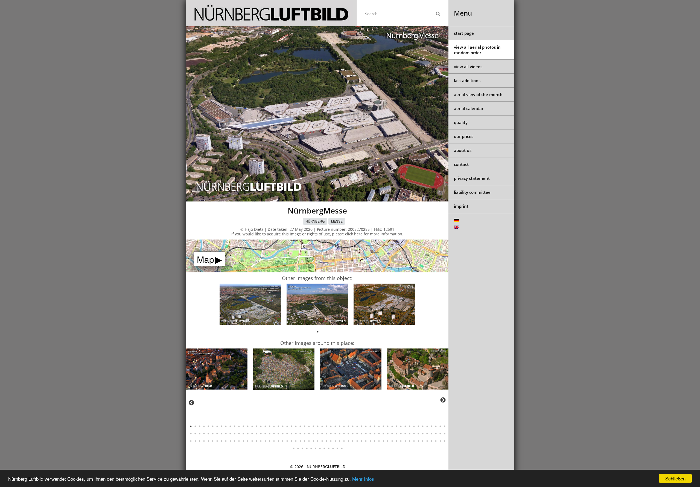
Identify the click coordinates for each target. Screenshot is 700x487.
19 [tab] (269, 426)
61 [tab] (195, 433)
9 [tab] (226, 426)
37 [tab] (348, 426)
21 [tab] (278, 426)
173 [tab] (427, 441)
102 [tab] (374, 433)
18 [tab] (265, 426)
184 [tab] (320, 448)
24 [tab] (291, 426)
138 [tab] (274, 441)
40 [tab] (361, 426)
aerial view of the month (478, 94)
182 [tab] (311, 448)
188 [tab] (337, 448)
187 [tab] (333, 448)
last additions (467, 80)
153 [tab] (339, 441)
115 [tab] (431, 433)
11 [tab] (234, 426)
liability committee (472, 192)
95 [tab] (344, 433)
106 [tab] (392, 433)
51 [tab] (409, 426)
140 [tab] (282, 441)
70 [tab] (234, 433)
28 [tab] (309, 426)
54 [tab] (422, 426)
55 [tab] (427, 426)
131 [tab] (243, 441)
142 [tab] (291, 441)
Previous (191, 402)
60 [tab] (191, 433)
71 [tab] (239, 433)
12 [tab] (239, 426)
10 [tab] (230, 426)
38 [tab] (352, 426)
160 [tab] (370, 441)
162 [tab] (379, 441)
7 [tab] (217, 426)
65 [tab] (212, 433)
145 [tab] (304, 441)
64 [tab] (208, 433)
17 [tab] (261, 426)
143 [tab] (296, 441)
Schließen (675, 478)
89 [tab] (317, 433)
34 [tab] (335, 426)
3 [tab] (199, 426)
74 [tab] (252, 433)
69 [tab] (230, 433)
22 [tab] (282, 426)
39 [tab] (357, 426)
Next (443, 400)
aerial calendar (468, 108)
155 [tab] (348, 441)
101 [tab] (370, 433)
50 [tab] (405, 426)
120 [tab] (195, 441)
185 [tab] (324, 448)
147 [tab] (313, 441)
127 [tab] (226, 441)
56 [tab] (431, 426)
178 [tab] (293, 448)
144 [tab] (300, 441)
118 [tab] (444, 433)
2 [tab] (195, 426)
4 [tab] (204, 426)
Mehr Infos (363, 478)
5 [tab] (208, 426)
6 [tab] (212, 426)
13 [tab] (243, 426)
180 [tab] (302, 448)
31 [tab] (322, 426)
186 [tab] (328, 448)
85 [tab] (300, 433)
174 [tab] (431, 441)
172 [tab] (422, 441)
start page (464, 33)
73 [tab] (247, 433)
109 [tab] (405, 433)
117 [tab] (440, 433)
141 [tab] (287, 441)
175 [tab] (436, 441)
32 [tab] (326, 426)
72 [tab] (243, 433)
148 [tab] (317, 441)
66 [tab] (217, 433)
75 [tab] (256, 433)
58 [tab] (440, 426)
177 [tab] (444, 441)
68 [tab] (226, 433)
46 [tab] (387, 426)
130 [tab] (239, 441)
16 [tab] (256, 426)
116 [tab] (436, 433)
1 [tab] (317, 332)
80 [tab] (278, 433)
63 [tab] (204, 433)
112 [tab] (418, 433)
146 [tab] (309, 441)
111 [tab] (414, 433)
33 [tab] (331, 426)
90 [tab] (322, 433)
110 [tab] (409, 433)
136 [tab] (265, 441)
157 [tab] (357, 441)
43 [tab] (374, 426)
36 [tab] (344, 426)
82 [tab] (287, 433)
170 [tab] (414, 441)
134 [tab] (256, 441)
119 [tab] (191, 441)
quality (461, 122)
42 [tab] (370, 426)
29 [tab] (313, 426)
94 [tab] (339, 433)
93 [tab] (335, 433)
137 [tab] (269, 441)
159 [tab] (366, 441)
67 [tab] (221, 433)
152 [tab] (335, 441)
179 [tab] (298, 448)
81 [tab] (282, 433)
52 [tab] (414, 426)
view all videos (468, 66)
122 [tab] (204, 441)
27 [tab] (304, 426)
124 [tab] (212, 441)
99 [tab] (361, 433)
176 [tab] (440, 441)
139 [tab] (278, 441)
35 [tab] (339, 426)
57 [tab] (436, 426)
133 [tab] (252, 441)
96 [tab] (348, 433)
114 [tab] (427, 433)
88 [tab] (313, 433)
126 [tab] (221, 441)
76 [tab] (261, 433)
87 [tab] (309, 433)
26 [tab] (300, 426)
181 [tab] (307, 448)
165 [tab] (392, 441)
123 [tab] (208, 441)
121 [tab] (199, 441)
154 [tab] (344, 441)
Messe (337, 221)
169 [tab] (409, 441)
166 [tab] (396, 441)
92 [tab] (331, 433)
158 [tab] (361, 441)
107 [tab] (396, 433)
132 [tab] (247, 441)
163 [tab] (383, 441)
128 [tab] (230, 441)
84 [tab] (296, 433)
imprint (461, 206)
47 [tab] (392, 426)
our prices (463, 136)
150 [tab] (326, 441)
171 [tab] (418, 441)
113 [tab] (422, 433)
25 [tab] (296, 426)
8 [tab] (221, 426)
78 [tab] (269, 433)
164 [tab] (387, 441)
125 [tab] (217, 441)
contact (461, 164)
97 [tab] (352, 433)
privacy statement (472, 178)
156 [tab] (352, 441)
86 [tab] (304, 433)
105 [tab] (387, 433)
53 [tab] (418, 426)
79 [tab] (274, 433)
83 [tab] (291, 433)
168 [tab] (405, 441)
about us (462, 150)
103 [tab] (379, 433)
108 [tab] (401, 433)
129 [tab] (234, 441)
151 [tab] (331, 441)
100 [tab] (366, 433)
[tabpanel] (250, 305)
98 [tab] (357, 433)
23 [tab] (287, 426)
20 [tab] (274, 426)
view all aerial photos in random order (477, 49)
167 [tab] (401, 441)
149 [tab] (322, 441)
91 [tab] (326, 433)
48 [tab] (396, 426)
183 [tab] (315, 448)
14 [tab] (247, 426)
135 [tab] (261, 441)
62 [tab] (199, 433)
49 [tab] (401, 426)
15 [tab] (252, 426)
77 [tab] (265, 433)
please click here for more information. (367, 234)
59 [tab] (444, 426)
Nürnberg (315, 221)
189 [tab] (342, 448)
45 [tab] (383, 426)
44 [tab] (379, 426)
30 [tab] (317, 426)
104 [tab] (383, 433)
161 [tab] (374, 441)
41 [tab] (366, 426)
